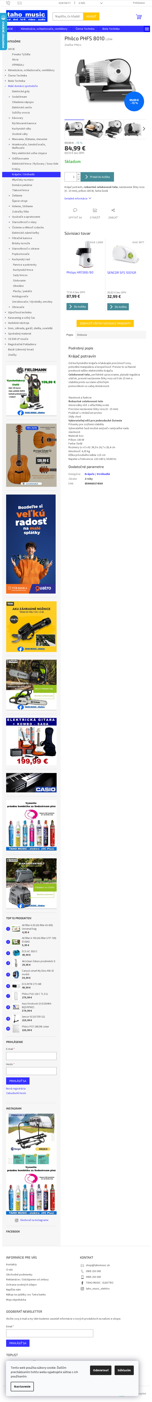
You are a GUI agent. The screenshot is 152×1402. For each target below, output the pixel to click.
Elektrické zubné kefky (25, 233)
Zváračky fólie (20, 212)
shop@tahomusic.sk (98, 1265)
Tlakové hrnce (20, 190)
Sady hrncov (20, 275)
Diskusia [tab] (82, 335)
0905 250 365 (93, 1271)
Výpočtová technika (19, 313)
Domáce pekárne (22, 185)
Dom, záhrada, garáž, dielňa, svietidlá (30, 328)
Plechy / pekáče (22, 291)
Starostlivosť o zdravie (25, 249)
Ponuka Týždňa (21, 54)
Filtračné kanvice (22, 238)
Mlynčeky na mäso (23, 180)
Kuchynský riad (21, 259)
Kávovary (17, 118)
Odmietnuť (100, 1370)
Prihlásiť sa (17, 1081)
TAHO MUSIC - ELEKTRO (99, 1283)
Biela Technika (16, 81)
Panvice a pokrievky (25, 265)
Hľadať (91, 16)
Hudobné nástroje (18, 323)
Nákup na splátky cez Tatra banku (26, 1295)
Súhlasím (124, 1370)
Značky (12, 355)
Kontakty (65, 3)
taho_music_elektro (98, 1289)
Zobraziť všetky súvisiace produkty (105, 323)
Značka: (73, 45)
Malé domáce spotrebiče (23, 86)
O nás (82, 3)
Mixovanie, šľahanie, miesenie (29, 139)
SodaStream (19, 97)
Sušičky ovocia (21, 113)
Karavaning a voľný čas (21, 318)
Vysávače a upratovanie (26, 217)
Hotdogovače (20, 296)
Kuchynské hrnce (23, 270)
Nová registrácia (16, 1089)
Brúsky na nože (21, 243)
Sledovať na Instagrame (34, 1220)
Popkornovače (20, 254)
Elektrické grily (21, 91)
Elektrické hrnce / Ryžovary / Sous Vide (35, 164)
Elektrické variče (22, 108)
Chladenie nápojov (23, 102)
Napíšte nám (13, 1290)
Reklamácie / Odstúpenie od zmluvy (27, 1280)
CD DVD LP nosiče (18, 339)
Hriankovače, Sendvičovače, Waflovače (29, 146)
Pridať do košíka (100, 176)
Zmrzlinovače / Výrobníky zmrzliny (32, 302)
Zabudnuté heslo (16, 1093)
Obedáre (18, 286)
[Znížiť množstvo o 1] (79, 179)
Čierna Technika (17, 76)
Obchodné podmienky (19, 1275)
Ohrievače (18, 307)
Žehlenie (17, 196)
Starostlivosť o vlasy (24, 222)
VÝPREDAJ (18, 65)
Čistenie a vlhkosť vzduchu (28, 228)
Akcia (15, 60)
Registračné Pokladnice (22, 344)
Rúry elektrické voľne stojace (29, 153)
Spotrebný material (19, 334)
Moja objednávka (16, 1300)
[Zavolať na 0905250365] (12, 3)
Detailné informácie (76, 199)
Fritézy (16, 169)
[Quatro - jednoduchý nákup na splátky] (31, 544)
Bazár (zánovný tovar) (21, 350)
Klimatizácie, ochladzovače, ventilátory (31, 70)
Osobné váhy (20, 134)
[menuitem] (9, 29)
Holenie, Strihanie (22, 206)
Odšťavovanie (20, 159)
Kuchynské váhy (21, 129)
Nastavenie (22, 1386)
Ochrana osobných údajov (21, 1285)
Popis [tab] (69, 335)
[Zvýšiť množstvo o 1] (79, 174)
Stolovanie (19, 281)
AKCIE (11, 49)
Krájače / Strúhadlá (23, 174)
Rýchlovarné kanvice (24, 123)
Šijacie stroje (20, 201)
